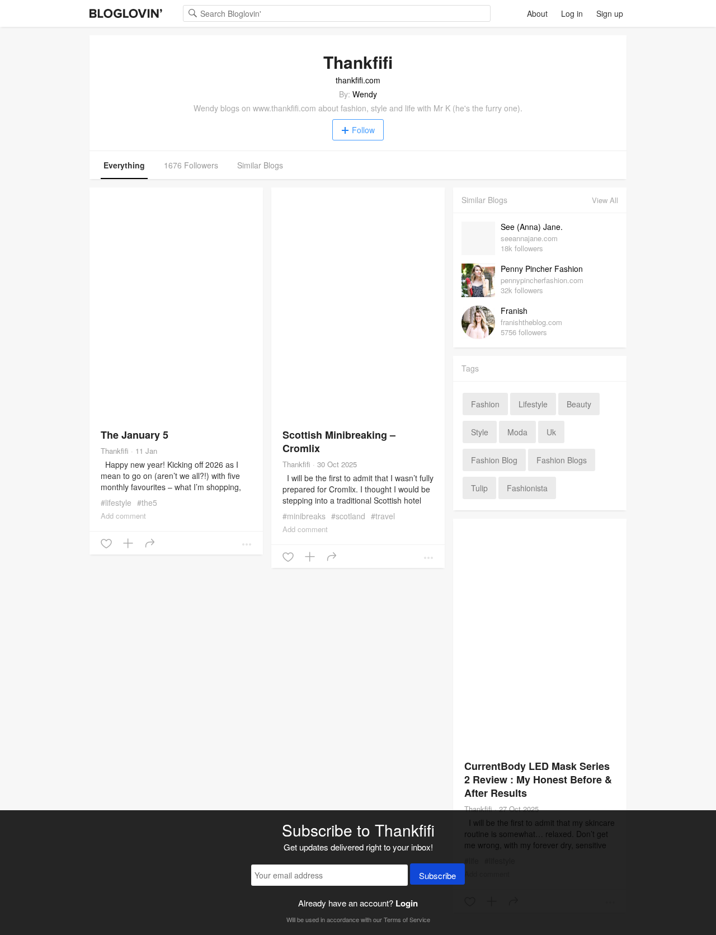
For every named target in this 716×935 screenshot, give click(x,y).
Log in (572, 13)
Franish (514, 311)
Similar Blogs (260, 165)
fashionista (527, 488)
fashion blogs (561, 460)
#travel (383, 515)
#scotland (348, 515)
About (537, 13)
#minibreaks (304, 515)
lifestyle (533, 404)
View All (605, 200)
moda (517, 432)
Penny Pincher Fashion (542, 269)
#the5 (147, 502)
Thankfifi (115, 450)
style (479, 432)
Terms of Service (407, 919)
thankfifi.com (358, 80)
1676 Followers (191, 165)
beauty (579, 404)
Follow (363, 129)
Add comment (123, 515)
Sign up (609, 13)
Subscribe (437, 875)
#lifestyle (116, 502)
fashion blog (494, 460)
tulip (479, 488)
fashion (485, 404)
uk (551, 432)
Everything (124, 165)
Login (406, 903)
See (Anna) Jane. (532, 227)
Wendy (364, 94)
